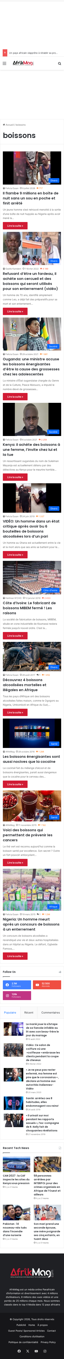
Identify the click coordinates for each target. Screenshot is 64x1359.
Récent (28, 1012)
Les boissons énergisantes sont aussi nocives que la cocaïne (31, 759)
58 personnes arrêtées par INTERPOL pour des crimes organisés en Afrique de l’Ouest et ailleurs (47, 1185)
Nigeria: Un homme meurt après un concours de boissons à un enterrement (31, 924)
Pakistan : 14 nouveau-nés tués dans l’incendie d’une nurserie (15, 1229)
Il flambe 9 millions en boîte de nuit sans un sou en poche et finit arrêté (30, 198)
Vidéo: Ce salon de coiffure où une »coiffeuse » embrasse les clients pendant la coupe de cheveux (43, 1052)
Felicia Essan (12, 188)
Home (31, 1325)
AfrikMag (10, 751)
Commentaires (50, 1012)
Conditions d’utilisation (32, 1336)
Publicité (21, 1325)
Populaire (10, 1012)
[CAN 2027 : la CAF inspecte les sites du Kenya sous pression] (16, 1164)
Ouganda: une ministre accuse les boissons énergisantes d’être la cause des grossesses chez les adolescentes (31, 367)
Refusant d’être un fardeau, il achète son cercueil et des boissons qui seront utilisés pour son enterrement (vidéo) (30, 281)
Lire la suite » (15, 225)
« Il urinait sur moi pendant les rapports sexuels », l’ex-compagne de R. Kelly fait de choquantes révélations (42, 1123)
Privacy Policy (48, 1342)
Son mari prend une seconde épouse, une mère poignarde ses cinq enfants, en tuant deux (47, 1231)
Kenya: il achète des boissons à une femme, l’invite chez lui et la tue (31, 449)
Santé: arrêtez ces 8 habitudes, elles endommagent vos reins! (42, 1102)
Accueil (9, 124)
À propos (43, 1325)
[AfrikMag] (23, 63)
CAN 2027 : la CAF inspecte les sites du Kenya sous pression (16, 1179)
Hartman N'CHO (14, 598)
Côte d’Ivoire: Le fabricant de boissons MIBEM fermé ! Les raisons (29, 608)
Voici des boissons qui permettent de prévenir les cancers (27, 835)
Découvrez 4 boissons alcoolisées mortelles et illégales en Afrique (24, 684)
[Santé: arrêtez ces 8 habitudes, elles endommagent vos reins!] (13, 1103)
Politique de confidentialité (23, 1342)
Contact (51, 1330)
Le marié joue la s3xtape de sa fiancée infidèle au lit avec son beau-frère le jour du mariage (42, 1029)
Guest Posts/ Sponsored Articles (26, 1330)
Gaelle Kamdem (13, 268)
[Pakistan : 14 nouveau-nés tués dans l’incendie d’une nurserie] (16, 1212)
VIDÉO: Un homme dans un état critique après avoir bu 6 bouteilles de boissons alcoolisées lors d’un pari (31, 529)
